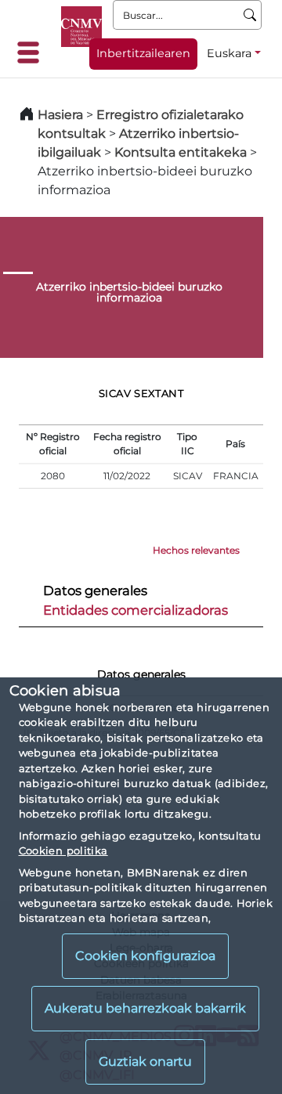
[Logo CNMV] (81, 26)
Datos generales (95, 590)
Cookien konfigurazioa (145, 955)
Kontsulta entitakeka (180, 152)
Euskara (229, 53)
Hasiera (60, 114)
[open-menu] (33, 52)
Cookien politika (63, 850)
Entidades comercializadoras (135, 610)
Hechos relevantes (196, 550)
